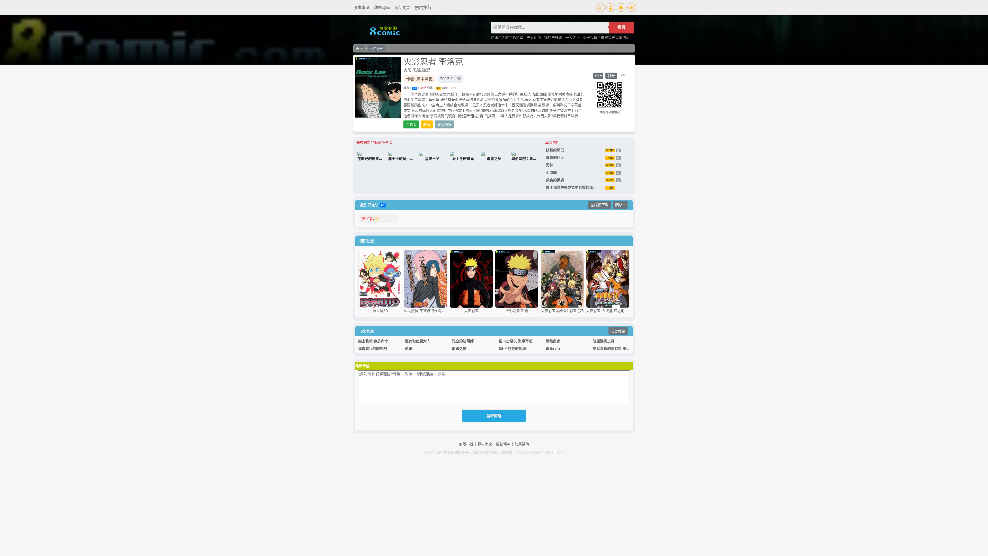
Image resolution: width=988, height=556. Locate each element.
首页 (359, 48)
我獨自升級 (553, 37)
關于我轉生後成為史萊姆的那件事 (610, 37)
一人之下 (573, 37)
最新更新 (402, 7)
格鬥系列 (376, 48)
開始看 (411, 124)
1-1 (414, 88)
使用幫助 (522, 443)
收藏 (426, 124)
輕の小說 (485, 443)
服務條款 (503, 443)
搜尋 (621, 27)
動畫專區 (382, 7)
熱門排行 (423, 7)
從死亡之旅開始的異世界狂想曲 (516, 37)
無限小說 (466, 443)
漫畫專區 (361, 7)
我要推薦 (618, 331)
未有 (438, 88)
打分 (611, 75)
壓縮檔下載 (599, 204)
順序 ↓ (620, 204)
